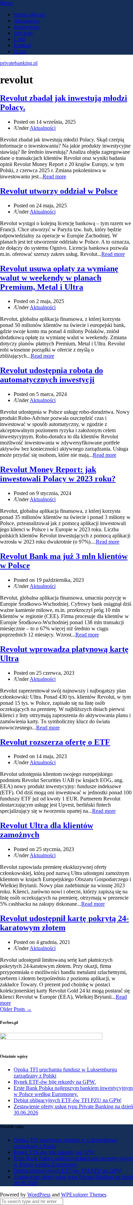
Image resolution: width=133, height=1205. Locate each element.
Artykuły (23, 33)
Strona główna (29, 14)
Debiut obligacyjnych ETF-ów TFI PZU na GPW (67, 1100)
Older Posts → (16, 1009)
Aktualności (27, 21)
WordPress (38, 1194)
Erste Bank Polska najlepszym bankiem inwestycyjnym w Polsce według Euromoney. (73, 1091)
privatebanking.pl (19, 63)
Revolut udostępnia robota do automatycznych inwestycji (51, 375)
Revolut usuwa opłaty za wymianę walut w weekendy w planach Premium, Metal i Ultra (59, 277)
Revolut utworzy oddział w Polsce (59, 191)
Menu (6, 3)
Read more (54, 176)
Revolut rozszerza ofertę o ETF (55, 742)
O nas (20, 51)
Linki (19, 39)
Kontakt (22, 45)
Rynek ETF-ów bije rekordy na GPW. (55, 1082)
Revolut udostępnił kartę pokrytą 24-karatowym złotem (64, 923)
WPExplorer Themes (83, 1194)
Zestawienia (27, 27)
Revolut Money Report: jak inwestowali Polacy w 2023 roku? (58, 474)
